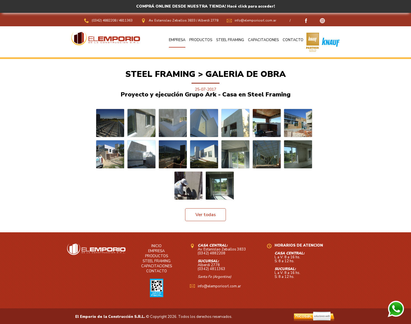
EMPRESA (177, 39)
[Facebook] (306, 22)
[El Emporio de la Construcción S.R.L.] (105, 44)
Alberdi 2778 (208, 20)
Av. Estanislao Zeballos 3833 (172, 20)
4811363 (126, 20)
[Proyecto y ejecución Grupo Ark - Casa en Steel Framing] (110, 123)
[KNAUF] (329, 50)
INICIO (156, 246)
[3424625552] (396, 316)
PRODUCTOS (200, 39)
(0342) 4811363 (211, 268)
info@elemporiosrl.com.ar (255, 20)
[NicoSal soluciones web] (314, 320)
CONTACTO (293, 39)
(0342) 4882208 (104, 20)
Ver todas (205, 215)
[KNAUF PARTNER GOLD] (312, 50)
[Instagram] (322, 22)
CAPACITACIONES (263, 39)
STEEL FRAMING (230, 39)
